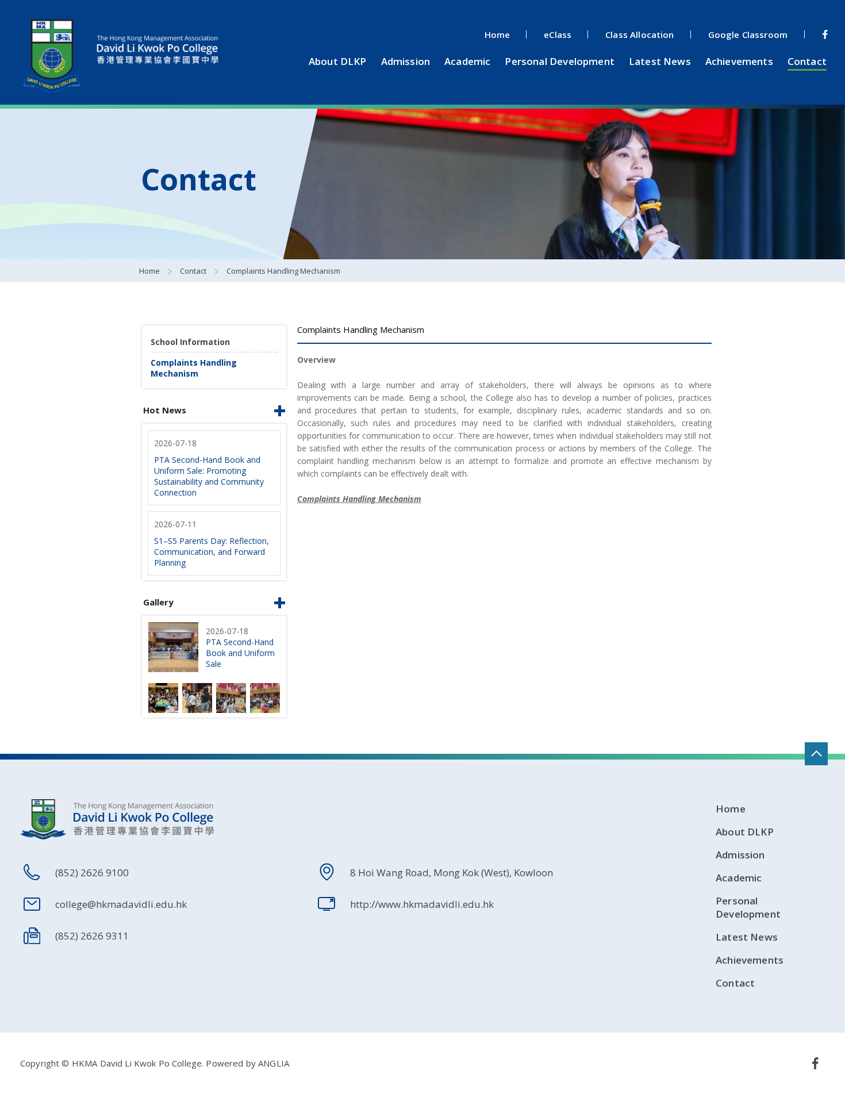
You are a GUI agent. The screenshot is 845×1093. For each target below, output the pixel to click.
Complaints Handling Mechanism (283, 271)
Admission (406, 61)
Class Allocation (639, 34)
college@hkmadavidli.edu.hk (121, 904)
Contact (807, 61)
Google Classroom (748, 34)
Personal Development (559, 61)
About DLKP (338, 61)
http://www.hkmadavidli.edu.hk (422, 904)
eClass (557, 34)
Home (497, 34)
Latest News (660, 61)
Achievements (739, 61)
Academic (467, 61)
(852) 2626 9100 (92, 872)
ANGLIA (273, 1063)
